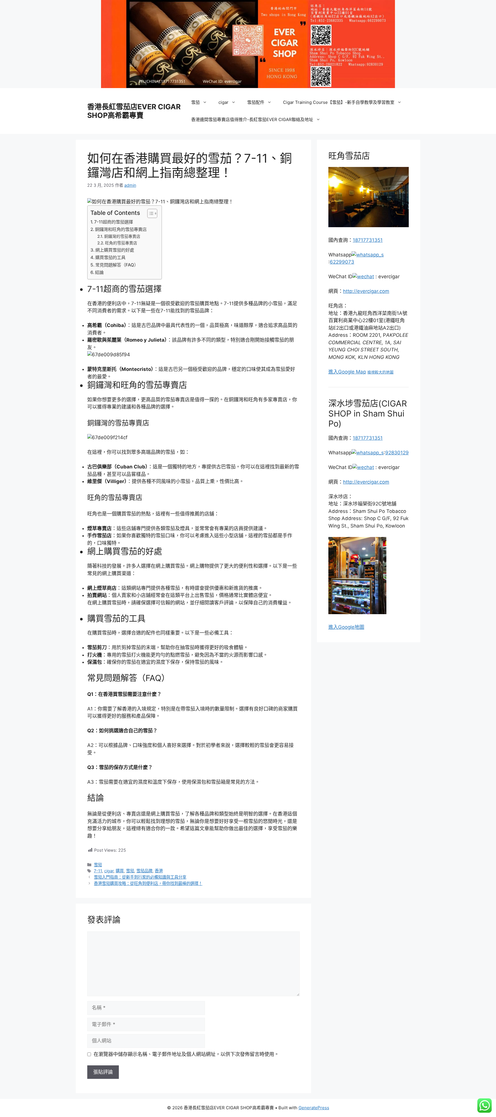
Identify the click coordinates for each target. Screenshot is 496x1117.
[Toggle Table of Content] (149, 213)
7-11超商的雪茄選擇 (113, 222)
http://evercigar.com (366, 291)
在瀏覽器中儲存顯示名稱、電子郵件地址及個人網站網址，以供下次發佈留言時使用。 (186, 1054)
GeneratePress (314, 1107)
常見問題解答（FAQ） (116, 265)
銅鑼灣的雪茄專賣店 (122, 236)
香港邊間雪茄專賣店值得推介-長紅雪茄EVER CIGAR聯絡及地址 (252, 119)
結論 (99, 272)
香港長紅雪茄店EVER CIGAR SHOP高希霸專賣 (134, 111)
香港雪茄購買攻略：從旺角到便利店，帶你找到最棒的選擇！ (148, 883)
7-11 (98, 870)
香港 (159, 870)
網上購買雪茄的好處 (114, 250)
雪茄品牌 (144, 870)
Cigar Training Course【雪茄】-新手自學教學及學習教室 (338, 102)
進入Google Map (347, 372)
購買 (120, 870)
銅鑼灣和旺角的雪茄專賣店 (121, 229)
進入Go (336, 627)
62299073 (342, 262)
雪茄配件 (255, 102)
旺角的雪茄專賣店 (121, 243)
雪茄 (195, 102)
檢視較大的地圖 (380, 372)
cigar (223, 102)
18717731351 (368, 240)
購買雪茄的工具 (110, 257)
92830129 (397, 453)
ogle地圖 (354, 627)
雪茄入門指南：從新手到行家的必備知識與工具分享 (140, 877)
